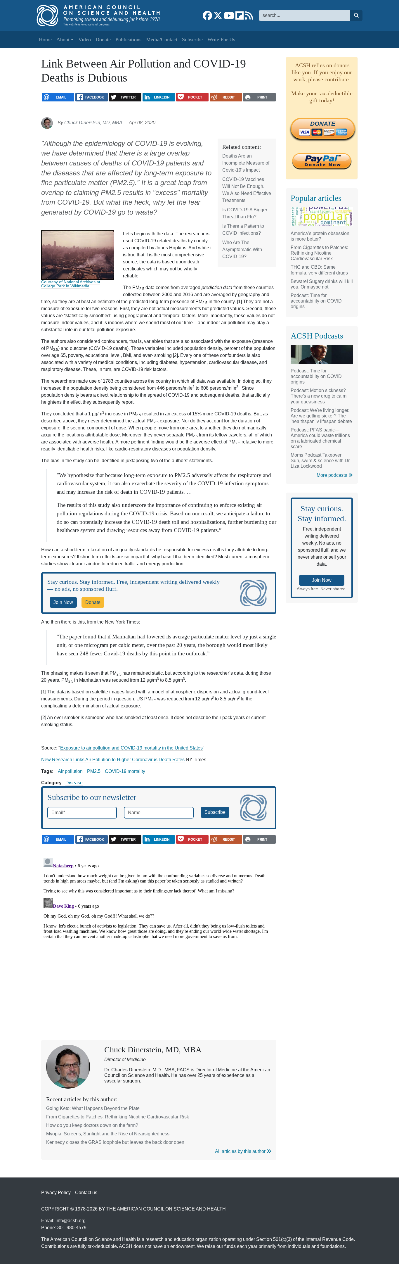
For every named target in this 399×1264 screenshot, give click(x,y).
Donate (103, 39)
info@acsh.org (70, 1220)
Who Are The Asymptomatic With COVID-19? (242, 249)
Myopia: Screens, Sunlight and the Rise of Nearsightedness (107, 1133)
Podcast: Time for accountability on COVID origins (316, 301)
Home (45, 39)
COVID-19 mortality (125, 771)
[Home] (102, 15)
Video (84, 39)
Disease (74, 782)
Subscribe (192, 39)
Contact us (86, 1192)
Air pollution (70, 771)
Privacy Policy (56, 1192)
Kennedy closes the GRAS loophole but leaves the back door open (115, 1142)
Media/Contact (161, 39)
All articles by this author (241, 1151)
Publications (128, 39)
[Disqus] (158, 929)
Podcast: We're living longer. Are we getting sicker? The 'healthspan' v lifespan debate (321, 416)
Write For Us (221, 39)
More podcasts (332, 475)
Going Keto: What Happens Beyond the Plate (93, 1108)
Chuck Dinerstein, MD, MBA (93, 122)
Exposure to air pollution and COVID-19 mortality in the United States (131, 747)
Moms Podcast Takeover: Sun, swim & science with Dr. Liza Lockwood (321, 461)
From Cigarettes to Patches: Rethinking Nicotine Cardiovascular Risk (117, 1116)
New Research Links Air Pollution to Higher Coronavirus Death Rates (113, 759)
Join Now (63, 602)
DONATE (322, 123)
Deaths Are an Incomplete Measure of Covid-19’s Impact (245, 162)
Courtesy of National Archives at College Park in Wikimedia (70, 283)
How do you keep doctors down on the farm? (92, 1125)
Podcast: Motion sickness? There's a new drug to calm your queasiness (318, 396)
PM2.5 (93, 771)
